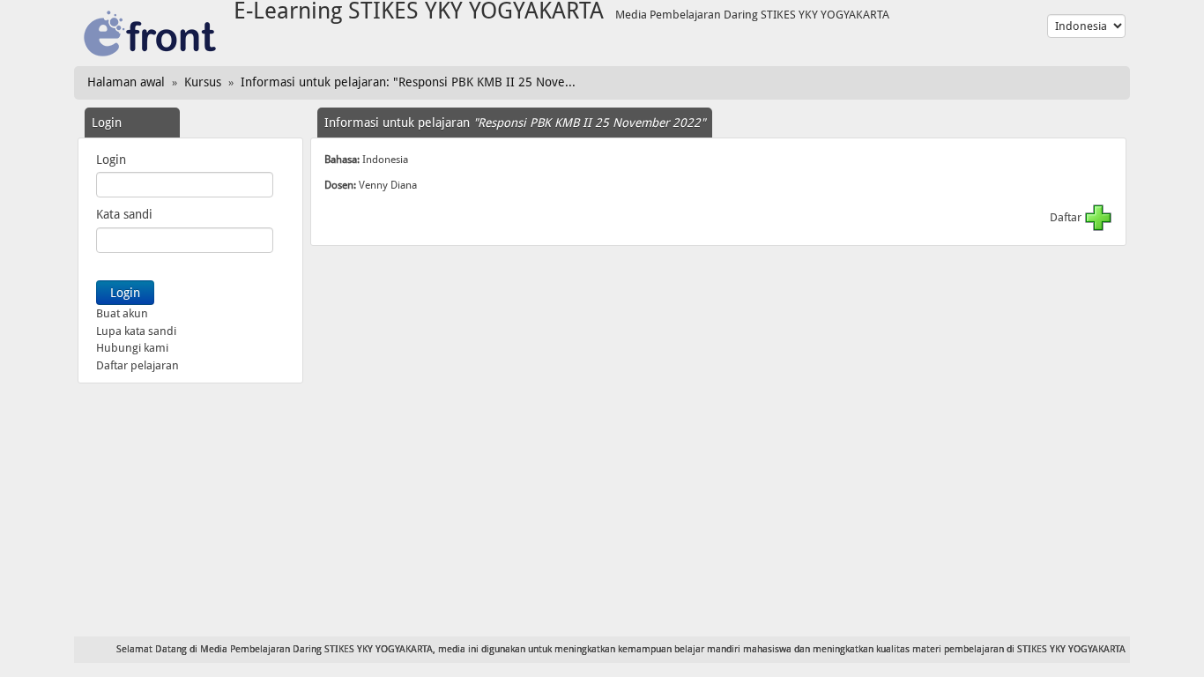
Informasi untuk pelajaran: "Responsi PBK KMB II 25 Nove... (408, 82)
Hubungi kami (132, 347)
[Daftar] (1098, 218)
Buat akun (122, 313)
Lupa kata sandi (136, 331)
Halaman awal (126, 82)
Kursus (202, 82)
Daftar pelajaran (137, 365)
